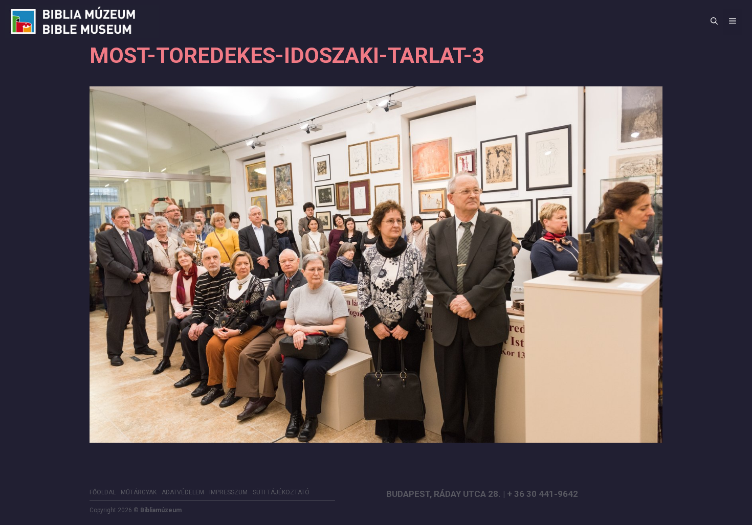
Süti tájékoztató (281, 492)
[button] (714, 22)
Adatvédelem (183, 492)
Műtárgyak (139, 492)
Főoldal (103, 492)
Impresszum (228, 492)
